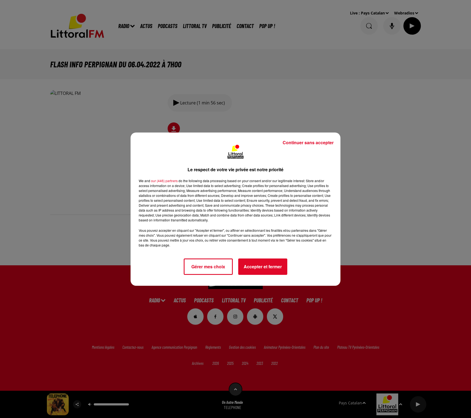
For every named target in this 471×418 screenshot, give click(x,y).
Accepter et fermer (263, 266)
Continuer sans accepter (308, 142)
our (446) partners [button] (164, 180)
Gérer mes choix (208, 266)
